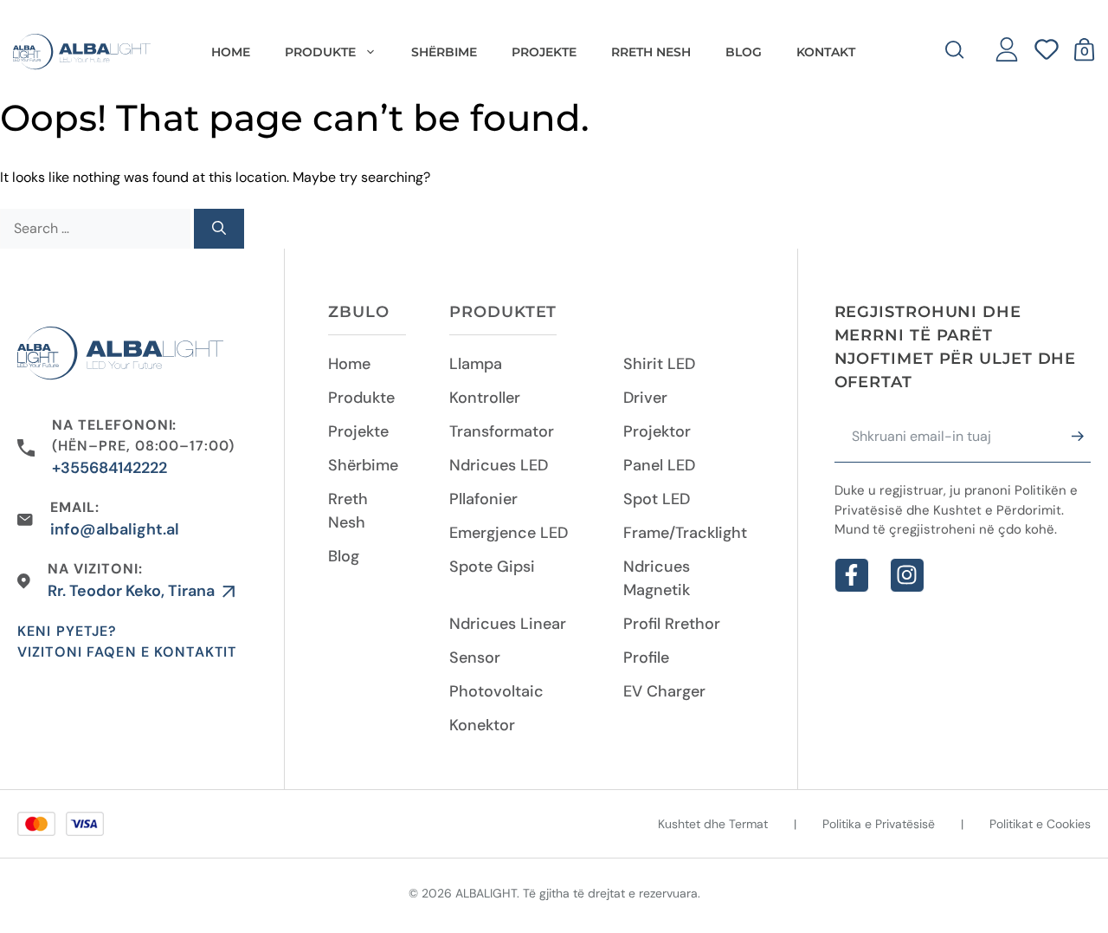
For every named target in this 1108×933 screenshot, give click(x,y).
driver (645, 397)
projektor (657, 431)
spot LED (656, 499)
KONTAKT (825, 52)
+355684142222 (109, 467)
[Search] (219, 229)
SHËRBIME (444, 52)
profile (646, 657)
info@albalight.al (114, 529)
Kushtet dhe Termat (713, 824)
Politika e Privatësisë (878, 824)
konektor (482, 725)
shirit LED (659, 363)
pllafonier (483, 499)
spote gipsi (492, 566)
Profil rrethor (671, 623)
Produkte (361, 397)
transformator (501, 431)
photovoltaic (496, 691)
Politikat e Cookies (1040, 824)
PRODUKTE (320, 52)
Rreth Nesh (348, 511)
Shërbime (363, 465)
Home (230, 52)
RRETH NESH (651, 52)
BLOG (743, 52)
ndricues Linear (507, 623)
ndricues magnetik (656, 578)
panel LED (659, 465)
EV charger (664, 691)
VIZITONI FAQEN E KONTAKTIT (126, 652)
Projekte (358, 431)
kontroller (484, 397)
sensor (474, 657)
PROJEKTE (544, 52)
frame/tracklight (685, 532)
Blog (343, 556)
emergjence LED (508, 532)
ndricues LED (498, 465)
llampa (475, 363)
